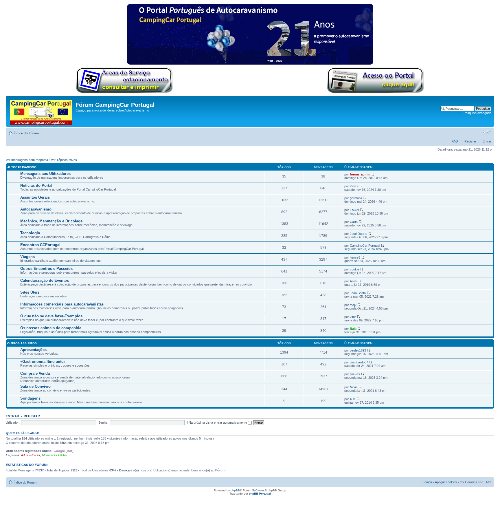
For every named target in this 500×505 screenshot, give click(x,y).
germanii (356, 198)
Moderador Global (54, 455)
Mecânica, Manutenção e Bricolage (51, 221)
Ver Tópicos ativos (64, 160)
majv (353, 305)
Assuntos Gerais (35, 197)
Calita (354, 222)
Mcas (354, 387)
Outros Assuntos (22, 343)
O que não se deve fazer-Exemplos (51, 316)
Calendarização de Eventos (44, 280)
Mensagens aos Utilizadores (45, 173)
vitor (353, 317)
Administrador (30, 455)
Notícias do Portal (36, 185)
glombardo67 (359, 362)
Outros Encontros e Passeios (46, 268)
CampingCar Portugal (365, 245)
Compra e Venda (35, 373)
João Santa (358, 293)
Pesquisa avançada (477, 113)
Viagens (27, 257)
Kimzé (354, 186)
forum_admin (360, 174)
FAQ (455, 141)
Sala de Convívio (35, 386)
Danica (124, 470)
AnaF (353, 281)
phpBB (235, 490)
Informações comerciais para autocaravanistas (62, 304)
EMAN (354, 210)
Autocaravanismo (21, 167)
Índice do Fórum (26, 133)
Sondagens (30, 398)
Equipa (427, 482)
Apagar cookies (446, 482)
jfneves (355, 374)
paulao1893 (358, 350)
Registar (470, 141)
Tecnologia (30, 233)
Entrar (487, 141)
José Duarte (358, 233)
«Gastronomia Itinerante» (42, 361)
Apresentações (33, 349)
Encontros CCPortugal (40, 245)
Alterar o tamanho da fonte (487, 132)
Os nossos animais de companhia (50, 328)
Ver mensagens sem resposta (27, 160)
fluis (353, 328)
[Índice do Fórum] (41, 111)
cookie (354, 269)
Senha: (103, 422)
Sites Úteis (29, 292)
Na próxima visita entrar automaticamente (218, 422)
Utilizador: (13, 422)
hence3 (355, 257)
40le (353, 399)
